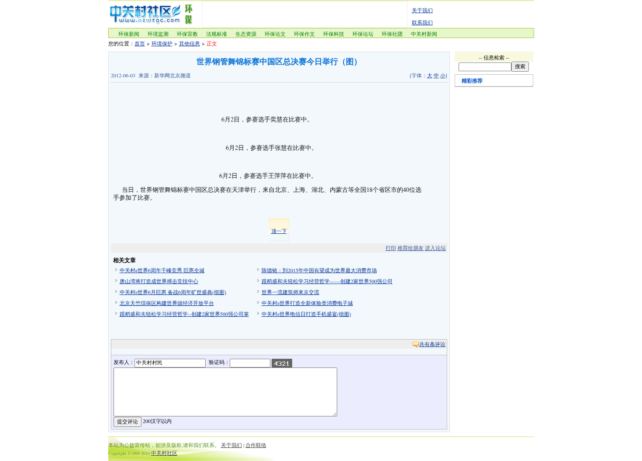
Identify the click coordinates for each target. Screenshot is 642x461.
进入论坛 (435, 247)
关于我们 (422, 10)
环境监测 (158, 33)
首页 (140, 43)
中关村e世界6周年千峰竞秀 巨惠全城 (162, 270)
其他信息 (189, 43)
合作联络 (255, 444)
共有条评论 (432, 343)
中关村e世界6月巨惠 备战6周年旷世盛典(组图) (173, 291)
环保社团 (392, 33)
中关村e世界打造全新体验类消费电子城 (307, 302)
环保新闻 (128, 33)
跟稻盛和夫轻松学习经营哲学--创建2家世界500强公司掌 (184, 313)
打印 (391, 247)
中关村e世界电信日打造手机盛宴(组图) (306, 313)
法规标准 (216, 33)
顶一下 (279, 230)
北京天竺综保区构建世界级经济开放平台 (167, 302)
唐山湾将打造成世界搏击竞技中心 (159, 280)
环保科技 (333, 33)
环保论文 (275, 33)
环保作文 (304, 33)
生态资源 (245, 33)
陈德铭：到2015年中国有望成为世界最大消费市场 (319, 270)
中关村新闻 (424, 33)
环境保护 (162, 43)
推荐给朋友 (410, 247)
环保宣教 (187, 33)
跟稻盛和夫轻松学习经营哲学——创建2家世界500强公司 (327, 280)
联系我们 (422, 22)
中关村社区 (164, 452)
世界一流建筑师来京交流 (290, 291)
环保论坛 (362, 33)
